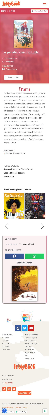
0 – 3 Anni (5, 337)
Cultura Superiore (30, 340)
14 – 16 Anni (6, 349)
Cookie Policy (21, 412)
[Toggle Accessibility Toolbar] (4, 410)
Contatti (25, 407)
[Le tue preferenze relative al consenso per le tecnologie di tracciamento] (45, 411)
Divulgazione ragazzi (31, 343)
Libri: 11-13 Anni (8, 11)
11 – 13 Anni (5, 346)
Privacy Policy (9, 412)
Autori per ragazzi (30, 337)
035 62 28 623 (9, 383)
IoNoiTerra (28, 346)
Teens (26, 355)
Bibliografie (18, 407)
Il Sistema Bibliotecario (7, 407)
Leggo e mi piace (30, 352)
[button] (44, 4)
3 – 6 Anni (5, 340)
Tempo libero (29, 358)
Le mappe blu (29, 349)
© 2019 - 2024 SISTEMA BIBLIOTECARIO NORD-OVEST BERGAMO (22, 404)
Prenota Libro (13, 77)
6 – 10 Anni (6, 343)
